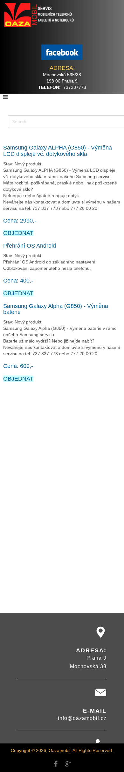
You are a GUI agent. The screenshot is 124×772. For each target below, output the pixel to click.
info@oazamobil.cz (82, 718)
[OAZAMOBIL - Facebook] (62, 52)
